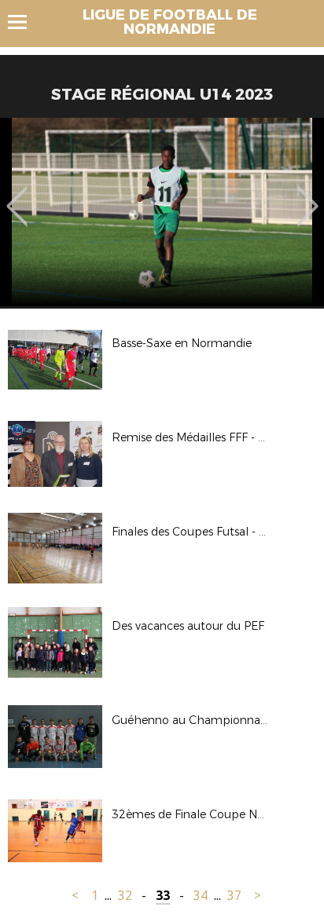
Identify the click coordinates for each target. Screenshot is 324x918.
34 (200, 895)
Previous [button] (17, 195)
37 (234, 895)
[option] (162, 212)
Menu (25, 22)
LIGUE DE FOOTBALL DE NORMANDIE (170, 22)
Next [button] (308, 195)
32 (125, 895)
